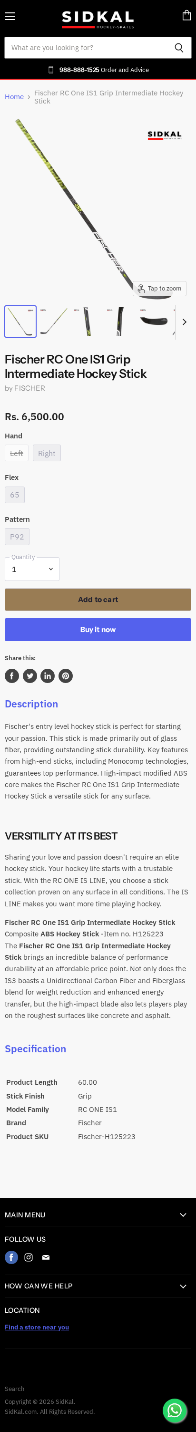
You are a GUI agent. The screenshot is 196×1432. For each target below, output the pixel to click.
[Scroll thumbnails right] (182, 322)
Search (14, 1389)
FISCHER (29, 388)
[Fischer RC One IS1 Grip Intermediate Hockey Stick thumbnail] (20, 321)
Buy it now (98, 629)
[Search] (179, 48)
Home (14, 97)
